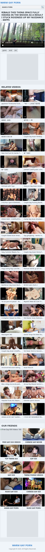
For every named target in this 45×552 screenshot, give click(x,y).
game (4, 50)
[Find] (42, 7)
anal (10, 50)
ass (16, 50)
